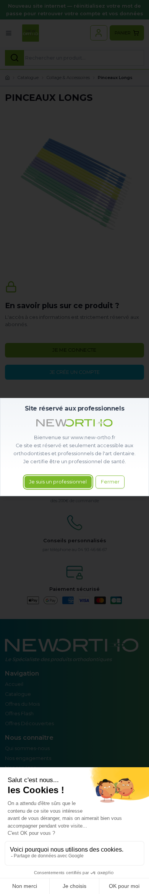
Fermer (110, 482)
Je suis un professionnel (58, 482)
